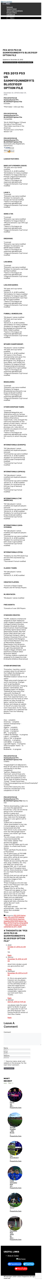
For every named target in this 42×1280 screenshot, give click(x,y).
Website (6, 1056)
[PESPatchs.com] (21, 1259)
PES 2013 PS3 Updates (25, 62)
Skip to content (6, 2)
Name (6, 1048)
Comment (7, 1032)
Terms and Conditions (15, 11)
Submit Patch (12, 9)
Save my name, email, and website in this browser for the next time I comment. (15, 1063)
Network (10, 7)
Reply (10, 955)
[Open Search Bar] (5, 18)
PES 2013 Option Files (10, 62)
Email (6, 1052)
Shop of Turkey (13, 1256)
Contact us (11, 14)
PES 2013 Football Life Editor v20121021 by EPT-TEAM (15, 926)
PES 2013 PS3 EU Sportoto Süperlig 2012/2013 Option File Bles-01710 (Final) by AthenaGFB (16, 921)
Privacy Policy (12, 13)
